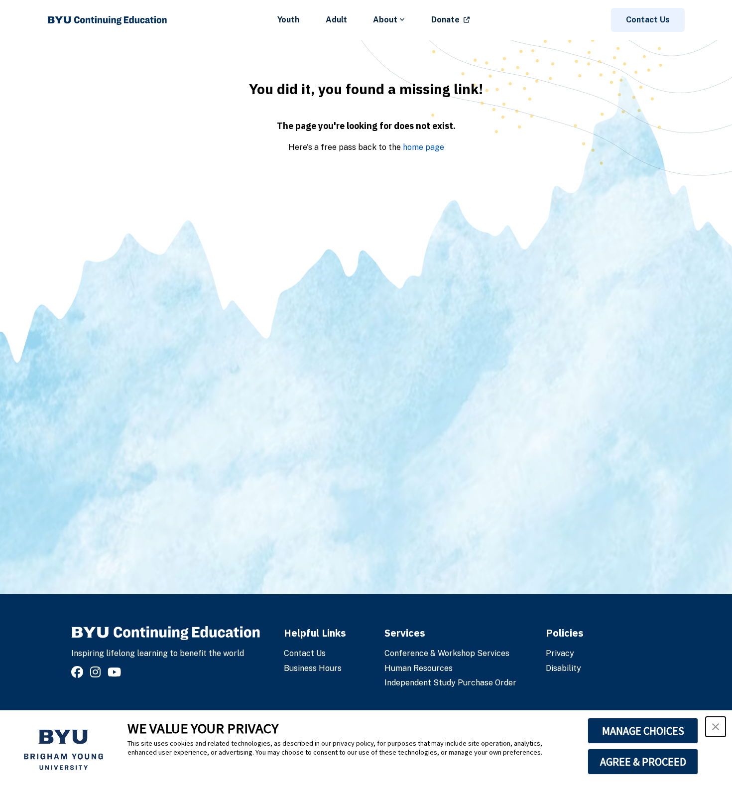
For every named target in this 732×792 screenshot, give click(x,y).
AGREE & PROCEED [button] (643, 762)
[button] (716, 727)
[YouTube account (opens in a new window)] (116, 672)
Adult (336, 19)
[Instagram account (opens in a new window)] (97, 672)
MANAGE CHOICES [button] (643, 731)
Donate (445, 19)
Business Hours (313, 668)
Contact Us (648, 19)
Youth (288, 19)
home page (423, 147)
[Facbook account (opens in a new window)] (78, 672)
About (385, 19)
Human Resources (418, 668)
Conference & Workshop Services (446, 653)
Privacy (560, 653)
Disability (563, 668)
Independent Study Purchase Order (450, 682)
